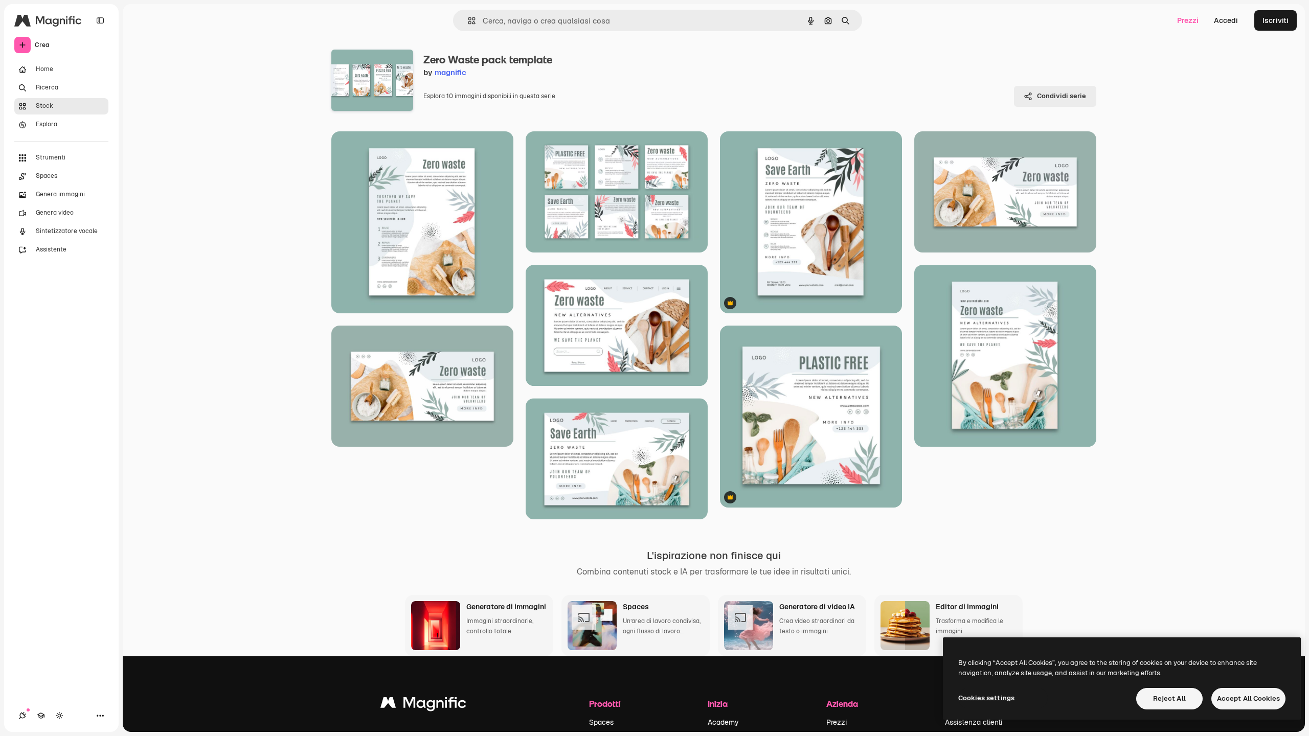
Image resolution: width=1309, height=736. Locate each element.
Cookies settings (986, 698)
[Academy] (41, 715)
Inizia (718, 703)
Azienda (842, 703)
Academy (723, 722)
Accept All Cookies (1248, 698)
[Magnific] (423, 705)
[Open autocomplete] (468, 21)
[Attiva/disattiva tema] (59, 715)
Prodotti (605, 703)
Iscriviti (1275, 20)
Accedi (1226, 20)
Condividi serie (1061, 95)
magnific (450, 72)
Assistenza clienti (973, 722)
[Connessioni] (22, 715)
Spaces (601, 722)
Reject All (1169, 698)
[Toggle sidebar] (100, 20)
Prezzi (1188, 20)
